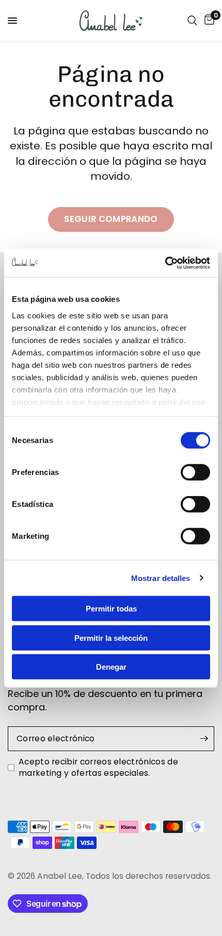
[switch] (195, 472)
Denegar (111, 666)
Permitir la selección (111, 637)
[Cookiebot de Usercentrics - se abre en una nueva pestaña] (165, 262)
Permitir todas (111, 608)
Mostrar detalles (161, 577)
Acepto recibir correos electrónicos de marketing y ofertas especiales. (98, 767)
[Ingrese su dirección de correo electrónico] (204, 738)
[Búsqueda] (192, 20)
